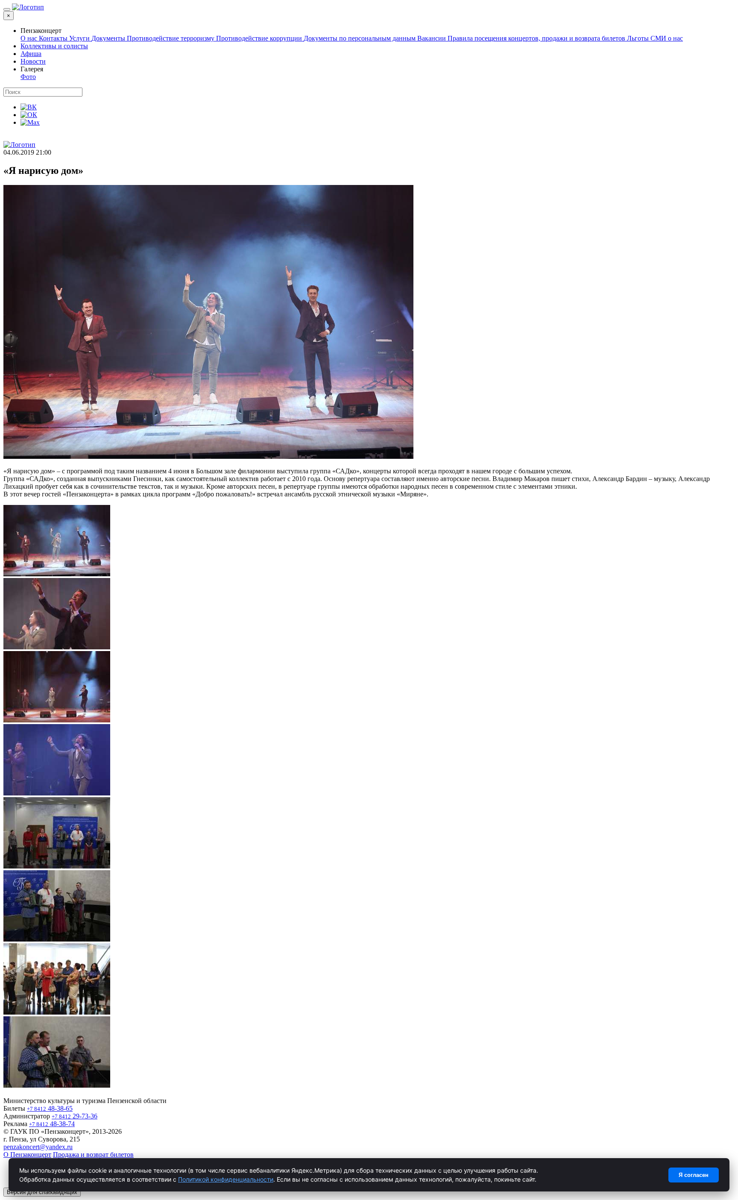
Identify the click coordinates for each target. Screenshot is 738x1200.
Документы (109, 38)
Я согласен (694, 1175)
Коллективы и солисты (54, 46)
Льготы (638, 38)
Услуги (80, 38)
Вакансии (432, 38)
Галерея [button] (31, 69)
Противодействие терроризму (171, 38)
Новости (33, 61)
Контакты (54, 38)
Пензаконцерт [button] (41, 30)
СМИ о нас (666, 38)
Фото (28, 76)
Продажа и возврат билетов (93, 1154)
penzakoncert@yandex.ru (38, 1146)
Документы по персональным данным (360, 38)
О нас (29, 38)
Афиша (30, 53)
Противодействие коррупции (260, 38)
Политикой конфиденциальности (225, 1179)
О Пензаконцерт (27, 1154)
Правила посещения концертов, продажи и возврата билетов (537, 38)
